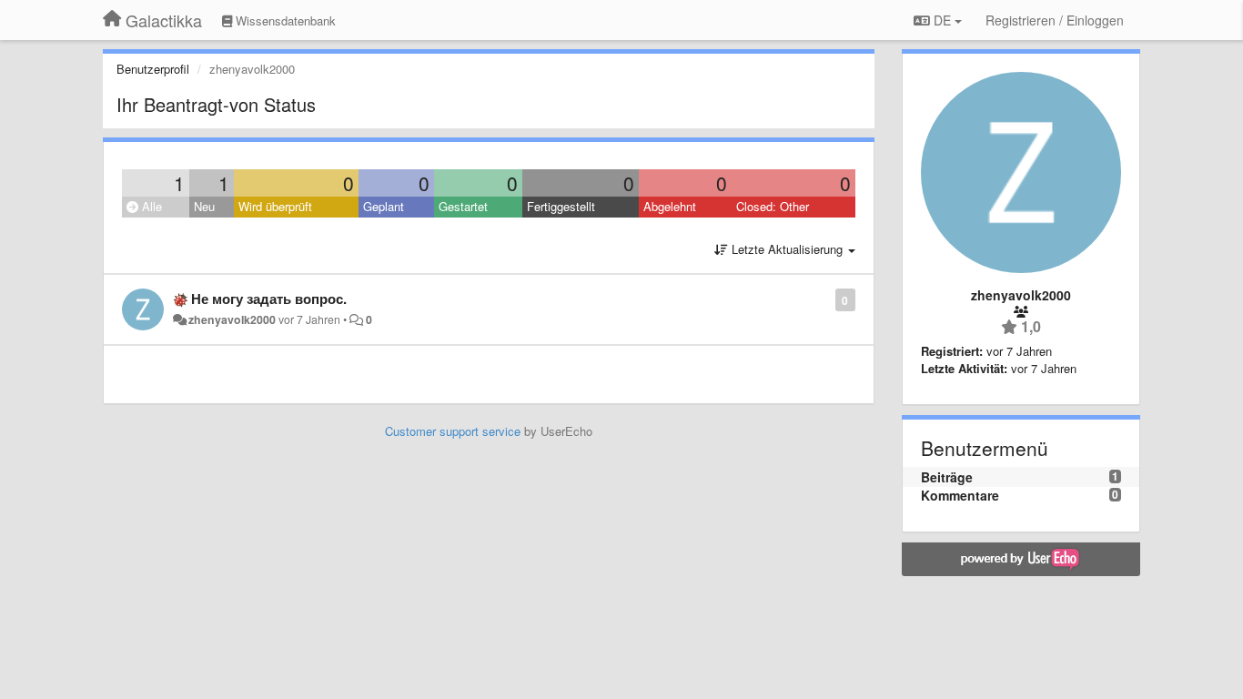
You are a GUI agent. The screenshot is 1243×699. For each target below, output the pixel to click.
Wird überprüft (275, 206)
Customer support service (452, 431)
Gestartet (463, 206)
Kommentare (960, 495)
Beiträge (947, 477)
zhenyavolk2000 (232, 319)
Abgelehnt (669, 206)
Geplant (383, 206)
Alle (150, 206)
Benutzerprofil (152, 68)
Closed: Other (772, 206)
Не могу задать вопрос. (269, 299)
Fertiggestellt (561, 206)
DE (942, 20)
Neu (204, 206)
